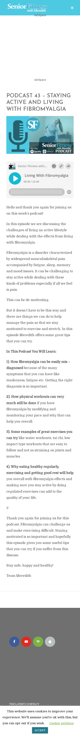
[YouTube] (26, 642)
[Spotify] (38, 642)
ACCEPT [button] (40, 730)
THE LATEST (17, 704)
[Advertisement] (40, 48)
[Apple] (50, 642)
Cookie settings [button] (61, 723)
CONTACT (33, 704)
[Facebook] (14, 642)
